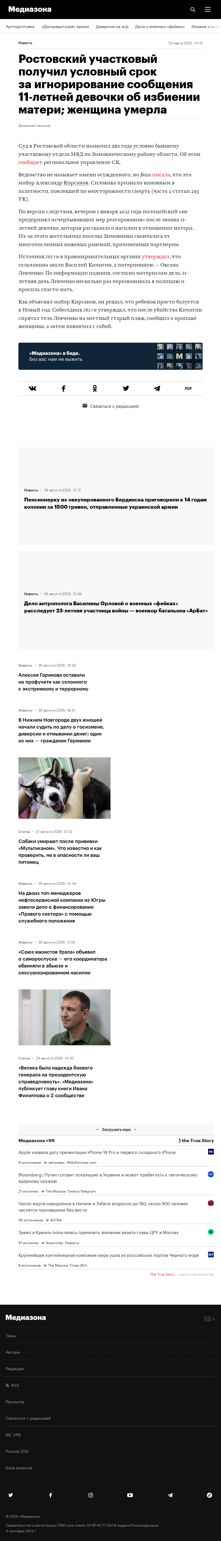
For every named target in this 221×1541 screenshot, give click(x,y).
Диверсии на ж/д (112, 26)
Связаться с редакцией (114, 405)
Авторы (13, 1351)
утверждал (155, 256)
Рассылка (15, 1401)
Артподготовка (20, 26)
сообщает (30, 162)
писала (161, 175)
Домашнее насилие (34, 125)
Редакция (15, 1368)
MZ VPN (13, 1434)
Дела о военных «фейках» (160, 26)
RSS (14, 1385)
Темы (11, 1335)
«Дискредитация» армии (65, 26)
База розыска (19, 1467)
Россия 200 (17, 1451)
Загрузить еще (116, 1129)
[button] (208, 9)
